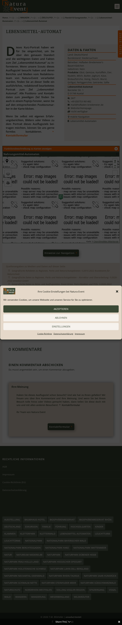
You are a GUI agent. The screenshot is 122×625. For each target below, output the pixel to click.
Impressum (80, 333)
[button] (117, 291)
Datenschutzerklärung (63, 333)
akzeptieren (61, 309)
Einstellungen (61, 326)
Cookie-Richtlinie (44, 333)
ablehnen (61, 317)
